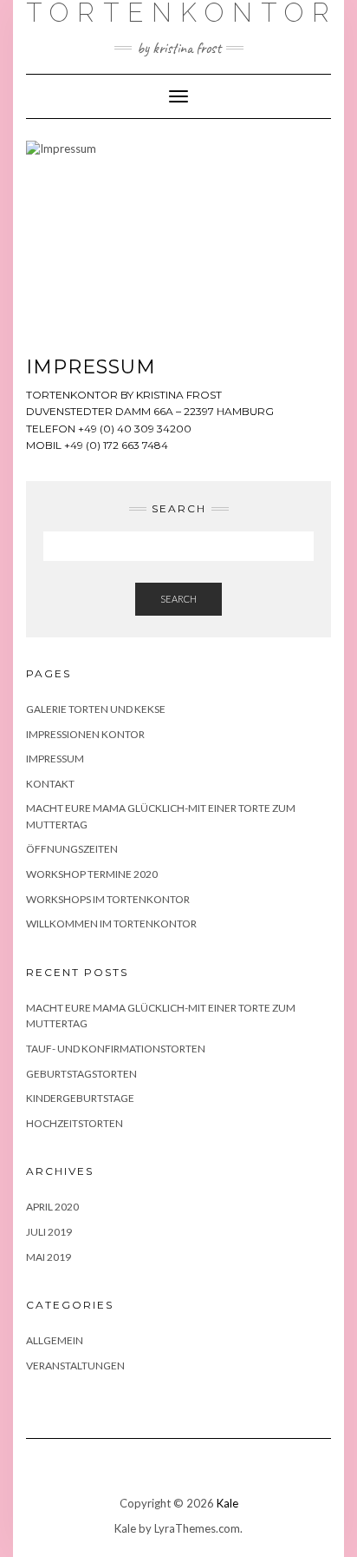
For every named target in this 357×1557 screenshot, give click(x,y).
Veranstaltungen (75, 1365)
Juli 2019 (49, 1231)
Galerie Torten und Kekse (96, 709)
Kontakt (50, 783)
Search (178, 598)
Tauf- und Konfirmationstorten (115, 1048)
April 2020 (52, 1206)
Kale (227, 1503)
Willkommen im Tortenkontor (111, 923)
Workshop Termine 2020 (92, 874)
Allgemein (54, 1340)
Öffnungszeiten (72, 848)
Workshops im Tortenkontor (108, 899)
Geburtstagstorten (81, 1073)
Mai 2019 (48, 1256)
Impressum (55, 758)
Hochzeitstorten (74, 1123)
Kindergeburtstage (80, 1098)
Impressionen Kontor (85, 734)
